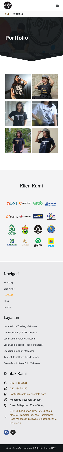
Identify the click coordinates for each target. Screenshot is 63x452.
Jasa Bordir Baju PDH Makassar (21, 332)
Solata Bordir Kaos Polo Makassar (22, 363)
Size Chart (9, 288)
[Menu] (57, 5)
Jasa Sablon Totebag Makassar (20, 326)
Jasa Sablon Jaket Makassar (19, 350)
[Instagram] (13, 432)
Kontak (7, 307)
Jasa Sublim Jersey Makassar (20, 338)
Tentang (8, 282)
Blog (6, 301)
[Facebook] (6, 432)
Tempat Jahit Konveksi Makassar (21, 357)
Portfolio (8, 294)
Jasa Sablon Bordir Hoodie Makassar (23, 344)
